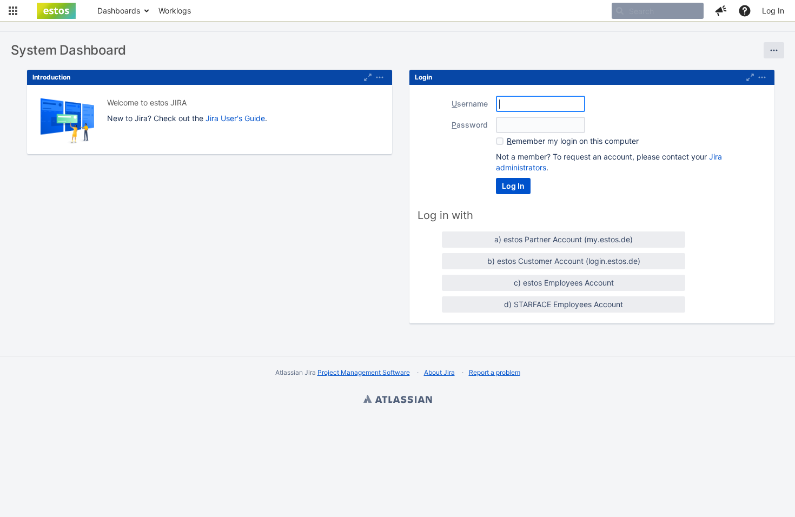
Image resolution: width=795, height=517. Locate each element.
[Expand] (380, 77)
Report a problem (494, 372)
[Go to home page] (56, 11)
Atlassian (397, 400)
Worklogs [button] (174, 10)
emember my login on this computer (573, 140)
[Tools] (774, 50)
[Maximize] (368, 77)
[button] (13, 11)
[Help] (745, 11)
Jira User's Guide (235, 118)
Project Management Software (363, 372)
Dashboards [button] (118, 10)
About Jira (439, 372)
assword (470, 124)
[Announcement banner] (397, 26)
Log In (773, 10)
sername (470, 103)
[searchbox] (658, 11)
